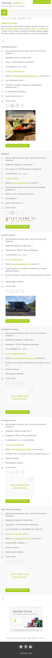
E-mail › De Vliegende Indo (14, 445)
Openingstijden (11, 198)
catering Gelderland (11, 29)
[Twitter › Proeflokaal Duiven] (7, 106)
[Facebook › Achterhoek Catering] (12, 383)
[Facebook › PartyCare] (12, 213)
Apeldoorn (18, 164)
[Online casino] (26, 607)
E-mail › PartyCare (11, 178)
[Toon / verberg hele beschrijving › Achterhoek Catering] (28, 364)
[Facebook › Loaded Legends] (12, 291)
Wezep (17, 431)
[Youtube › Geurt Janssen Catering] (22, 562)
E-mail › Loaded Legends (14, 259)
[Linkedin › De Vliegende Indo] (17, 472)
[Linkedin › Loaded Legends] (17, 291)
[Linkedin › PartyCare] (17, 213)
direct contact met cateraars (36, 29)
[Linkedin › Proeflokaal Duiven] (17, 106)
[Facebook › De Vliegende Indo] (12, 472)
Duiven (17, 58)
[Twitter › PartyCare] (7, 213)
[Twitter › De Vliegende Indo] (7, 472)
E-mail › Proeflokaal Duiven (15, 71)
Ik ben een (42, 2)
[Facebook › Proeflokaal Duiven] (12, 106)
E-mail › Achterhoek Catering (15, 354)
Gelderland (9, 58)
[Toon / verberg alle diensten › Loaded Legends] (28, 276)
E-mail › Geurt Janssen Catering (16, 534)
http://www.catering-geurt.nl (21, 538)
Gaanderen (18, 340)
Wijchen (17, 246)
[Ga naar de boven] (49, 145)
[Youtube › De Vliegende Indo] (22, 472)
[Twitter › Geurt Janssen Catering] (7, 562)
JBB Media (24, 653)
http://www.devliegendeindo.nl (22, 449)
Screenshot (46, 76)
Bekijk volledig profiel (17, 145)
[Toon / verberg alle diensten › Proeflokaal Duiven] (28, 86)
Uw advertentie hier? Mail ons (26, 630)
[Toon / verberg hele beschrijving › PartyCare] (28, 188)
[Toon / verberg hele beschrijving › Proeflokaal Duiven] (28, 80)
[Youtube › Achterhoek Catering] (22, 383)
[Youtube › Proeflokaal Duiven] (22, 106)
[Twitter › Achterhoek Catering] (7, 383)
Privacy (30, 653)
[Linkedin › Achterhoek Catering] (17, 383)
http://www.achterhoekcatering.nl (23, 358)
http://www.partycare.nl (20, 183)
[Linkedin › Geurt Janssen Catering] (17, 562)
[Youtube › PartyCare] (22, 213)
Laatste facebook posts (14, 96)
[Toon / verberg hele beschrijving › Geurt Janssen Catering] (28, 543)
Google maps (26, 58)
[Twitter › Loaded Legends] (7, 291)
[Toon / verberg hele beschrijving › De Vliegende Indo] (28, 454)
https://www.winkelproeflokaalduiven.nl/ (25, 76)
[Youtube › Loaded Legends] (22, 291)
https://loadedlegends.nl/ (20, 264)
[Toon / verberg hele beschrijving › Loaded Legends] (28, 269)
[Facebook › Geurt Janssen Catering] (12, 562)
